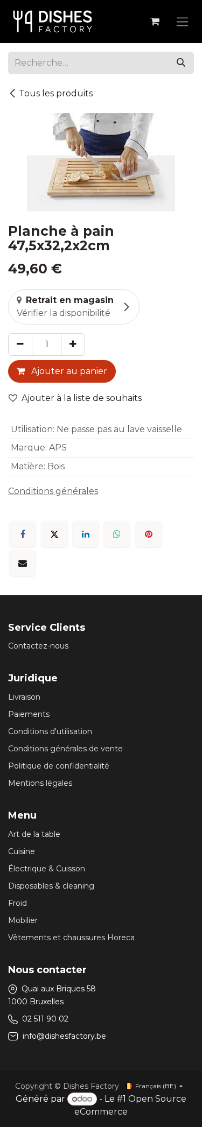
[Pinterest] (149, 534)
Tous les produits (56, 93)
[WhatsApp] (117, 534)
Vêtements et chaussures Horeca (71, 937)
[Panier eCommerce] (154, 21)
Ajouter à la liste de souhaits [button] (82, 398)
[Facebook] (23, 534)
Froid (17, 903)
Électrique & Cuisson (46, 869)
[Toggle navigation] (182, 21)
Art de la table (34, 834)
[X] (54, 534)
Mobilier (23, 920)
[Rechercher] (181, 63)
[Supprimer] (20, 344)
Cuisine (21, 851)
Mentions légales (40, 783)
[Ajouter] (73, 344)
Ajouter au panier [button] (68, 371)
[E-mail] (23, 563)
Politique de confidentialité (58, 766)
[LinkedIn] (86, 534)
